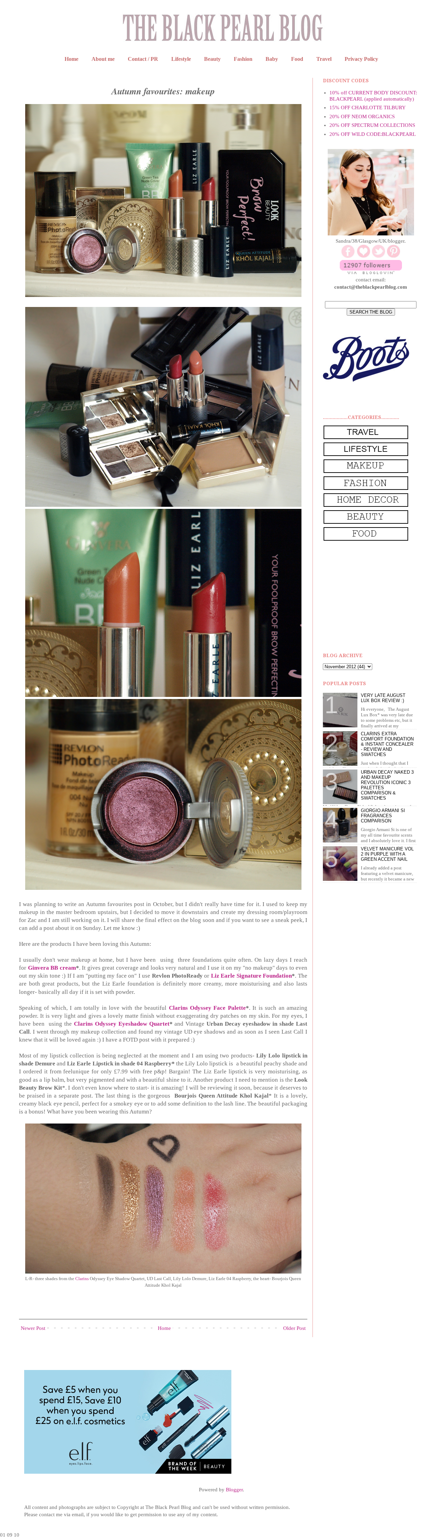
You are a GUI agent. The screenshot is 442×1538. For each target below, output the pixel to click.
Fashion (243, 59)
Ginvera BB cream (52, 967)
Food (297, 59)
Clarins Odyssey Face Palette (207, 1008)
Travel (324, 59)
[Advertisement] (374, 597)
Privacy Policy (361, 59)
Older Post (294, 1328)
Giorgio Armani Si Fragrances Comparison (383, 815)
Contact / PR (143, 59)
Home (71, 59)
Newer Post (33, 1328)
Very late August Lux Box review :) (383, 698)
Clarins (82, 1278)
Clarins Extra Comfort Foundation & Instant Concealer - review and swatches (387, 744)
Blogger (234, 1489)
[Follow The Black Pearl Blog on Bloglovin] (371, 272)
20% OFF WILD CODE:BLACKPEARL (372, 134)
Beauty (212, 59)
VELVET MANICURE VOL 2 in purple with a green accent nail (387, 854)
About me (103, 59)
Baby (272, 59)
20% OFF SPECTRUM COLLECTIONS (372, 125)
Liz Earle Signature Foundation (251, 975)
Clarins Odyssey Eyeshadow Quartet (122, 1023)
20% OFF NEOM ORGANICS (362, 116)
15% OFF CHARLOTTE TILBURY (367, 107)
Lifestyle (181, 59)
